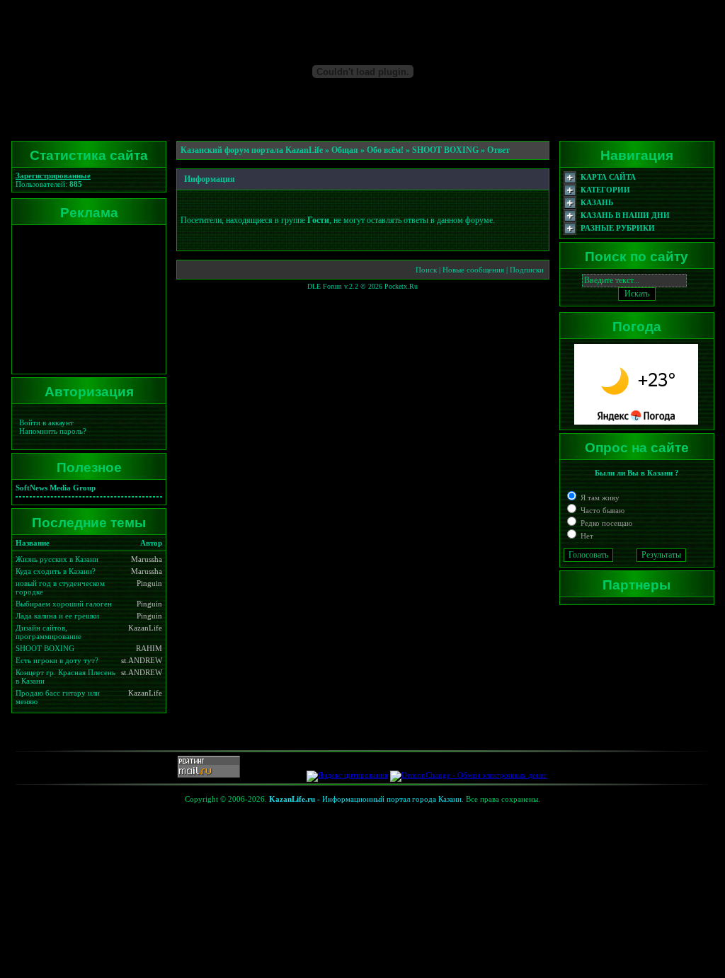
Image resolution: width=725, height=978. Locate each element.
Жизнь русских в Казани (57, 559)
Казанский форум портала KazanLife (252, 150)
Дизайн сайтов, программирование (48, 631)
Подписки (527, 269)
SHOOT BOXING (45, 648)
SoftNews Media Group (56, 487)
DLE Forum (324, 286)
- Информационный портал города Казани (365, 799)
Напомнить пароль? (52, 431)
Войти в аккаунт (46, 422)
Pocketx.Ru (401, 286)
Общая (344, 150)
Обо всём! (385, 150)
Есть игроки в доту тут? (57, 660)
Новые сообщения (473, 269)
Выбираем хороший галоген (64, 603)
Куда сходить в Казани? (56, 571)
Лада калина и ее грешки (57, 615)
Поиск (426, 269)
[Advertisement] (86, 299)
